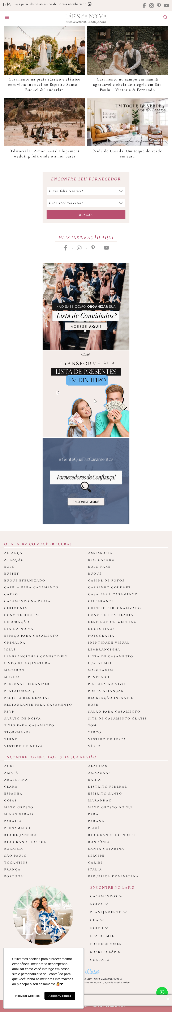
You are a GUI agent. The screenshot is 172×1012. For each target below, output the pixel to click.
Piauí (93, 828)
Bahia (94, 780)
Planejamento (106, 912)
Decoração (16, 622)
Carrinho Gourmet (109, 587)
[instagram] (151, 6)
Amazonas (99, 773)
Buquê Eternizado (24, 580)
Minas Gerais (19, 814)
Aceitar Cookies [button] (59, 995)
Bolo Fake (99, 567)
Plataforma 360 (21, 691)
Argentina (16, 780)
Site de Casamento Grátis (117, 718)
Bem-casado (101, 560)
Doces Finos (101, 629)
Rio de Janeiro (20, 835)
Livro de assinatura (27, 663)
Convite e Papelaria (111, 615)
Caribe (95, 862)
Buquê (95, 573)
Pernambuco (18, 828)
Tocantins (16, 862)
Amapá (11, 773)
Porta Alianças (106, 691)
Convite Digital (22, 615)
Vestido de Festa (107, 739)
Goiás (10, 800)
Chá (94, 920)
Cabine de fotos (106, 580)
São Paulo (15, 855)
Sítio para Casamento (29, 725)
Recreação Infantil (110, 698)
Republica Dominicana (113, 876)
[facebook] (144, 6)
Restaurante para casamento (38, 705)
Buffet (11, 573)
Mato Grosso (18, 807)
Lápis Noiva (86, 16)
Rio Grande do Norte (112, 835)
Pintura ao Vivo (106, 684)
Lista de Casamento (110, 656)
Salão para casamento (114, 711)
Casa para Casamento (113, 594)
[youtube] (166, 6)
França (12, 869)
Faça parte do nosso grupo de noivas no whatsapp (50, 4)
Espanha (13, 793)
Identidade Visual (109, 642)
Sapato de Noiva (22, 718)
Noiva (96, 904)
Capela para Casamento (31, 587)
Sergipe (96, 855)
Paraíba (13, 821)
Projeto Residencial (27, 698)
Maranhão (100, 800)
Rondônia (99, 842)
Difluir (126, 982)
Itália (95, 869)
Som (92, 725)
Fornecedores (106, 944)
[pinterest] (159, 6)
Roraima (13, 849)
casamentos (104, 896)
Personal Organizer (27, 684)
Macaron (14, 670)
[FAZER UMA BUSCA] (163, 18)
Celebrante (101, 601)
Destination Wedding (112, 622)
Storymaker (17, 732)
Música (12, 677)
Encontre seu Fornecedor (86, 179)
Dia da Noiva (19, 629)
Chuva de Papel (111, 982)
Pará (93, 814)
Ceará (11, 786)
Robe (93, 705)
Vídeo (94, 746)
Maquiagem (100, 670)
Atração (14, 560)
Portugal (15, 876)
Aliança (13, 553)
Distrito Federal (107, 786)
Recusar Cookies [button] (27, 995)
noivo (96, 928)
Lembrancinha (104, 649)
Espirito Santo (105, 793)
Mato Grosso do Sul (111, 807)
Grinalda (15, 642)
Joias (10, 649)
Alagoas (97, 766)
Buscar (86, 215)
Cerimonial (17, 608)
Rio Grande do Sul (25, 842)
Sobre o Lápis (105, 952)
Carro (11, 594)
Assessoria (100, 553)
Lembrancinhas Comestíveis (35, 656)
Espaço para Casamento (31, 636)
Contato (100, 960)
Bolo (9, 567)
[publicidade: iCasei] (86, 393)
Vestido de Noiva (23, 746)
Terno (11, 739)
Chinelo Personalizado (114, 608)
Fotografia (101, 636)
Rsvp (9, 711)
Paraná (96, 821)
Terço (94, 732)
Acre (9, 766)
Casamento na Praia (27, 601)
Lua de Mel (100, 663)
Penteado (98, 677)
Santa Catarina (106, 849)
